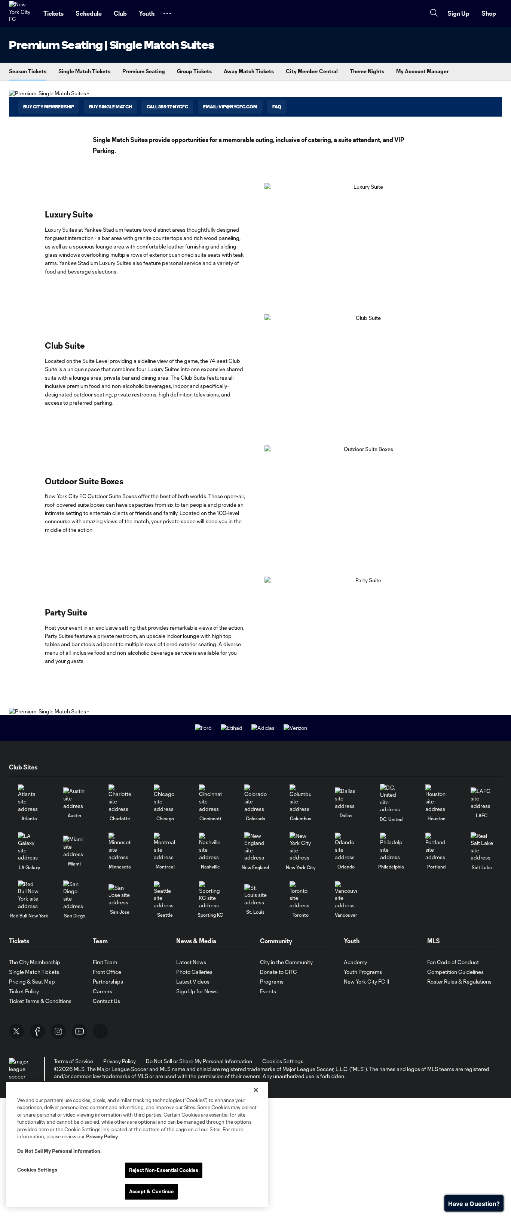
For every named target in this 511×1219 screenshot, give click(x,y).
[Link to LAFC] (482, 798)
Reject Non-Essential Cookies (163, 1170)
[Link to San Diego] (74, 895)
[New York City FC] (21, 13)
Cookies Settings (282, 1061)
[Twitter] (16, 1031)
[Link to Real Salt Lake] (482, 846)
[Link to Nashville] (210, 847)
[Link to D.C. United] (391, 798)
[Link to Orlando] (346, 847)
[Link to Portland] (436, 847)
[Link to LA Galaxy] (29, 846)
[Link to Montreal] (165, 847)
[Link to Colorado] (255, 798)
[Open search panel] (433, 13)
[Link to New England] (255, 846)
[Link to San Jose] (119, 895)
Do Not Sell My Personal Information (58, 1151)
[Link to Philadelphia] (391, 847)
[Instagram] (58, 1031)
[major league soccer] (20, 1069)
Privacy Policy (102, 1136)
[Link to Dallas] (346, 798)
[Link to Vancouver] (346, 895)
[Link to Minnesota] (119, 847)
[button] (167, 13)
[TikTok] (100, 1031)
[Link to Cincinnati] (210, 798)
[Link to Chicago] (165, 798)
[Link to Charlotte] (119, 798)
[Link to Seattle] (165, 895)
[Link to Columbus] (301, 798)
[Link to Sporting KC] (210, 895)
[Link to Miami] (74, 847)
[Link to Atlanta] (29, 798)
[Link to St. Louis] (255, 895)
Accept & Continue (151, 1191)
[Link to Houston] (436, 798)
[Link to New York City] (301, 846)
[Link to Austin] (74, 798)
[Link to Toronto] (301, 895)
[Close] (256, 1090)
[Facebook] (37, 1031)
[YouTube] (79, 1031)
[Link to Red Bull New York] (29, 895)
